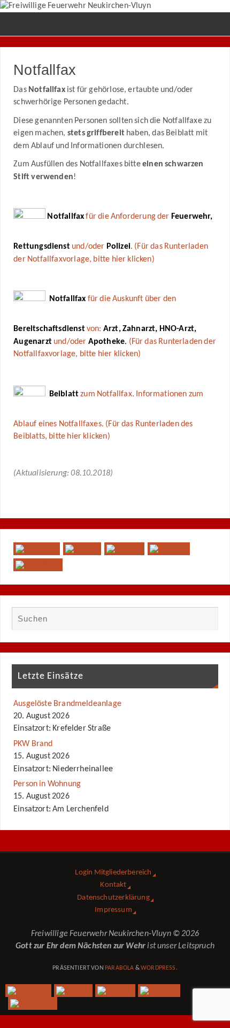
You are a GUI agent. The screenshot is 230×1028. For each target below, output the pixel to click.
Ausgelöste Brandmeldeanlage (67, 704)
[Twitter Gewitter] (82, 548)
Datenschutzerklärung (113, 898)
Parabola (119, 968)
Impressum (113, 910)
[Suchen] (205, 620)
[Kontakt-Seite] (124, 548)
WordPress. (159, 968)
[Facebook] (36, 548)
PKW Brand (33, 744)
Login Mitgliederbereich (113, 873)
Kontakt (113, 885)
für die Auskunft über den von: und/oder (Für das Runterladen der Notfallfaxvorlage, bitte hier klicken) (114, 326)
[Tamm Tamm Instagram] (38, 564)
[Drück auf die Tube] (169, 548)
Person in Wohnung (47, 784)
